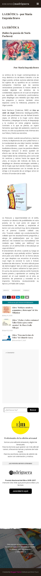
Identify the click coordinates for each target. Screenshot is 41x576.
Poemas (26, 290)
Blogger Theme (16, 572)
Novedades (16, 290)
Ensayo (6, 290)
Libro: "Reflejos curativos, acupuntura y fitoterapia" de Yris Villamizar (25, 310)
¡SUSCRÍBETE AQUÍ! (20, 491)
